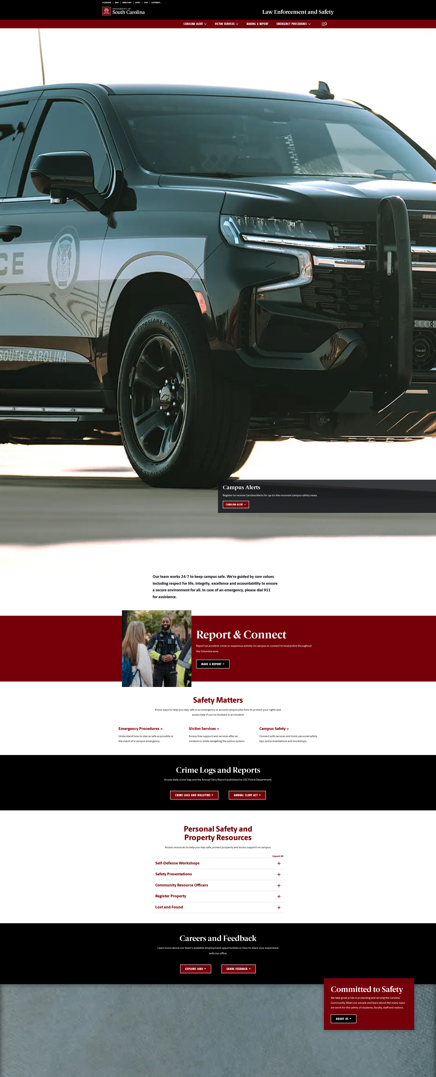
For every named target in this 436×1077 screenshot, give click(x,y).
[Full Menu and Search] (324, 24)
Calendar (106, 3)
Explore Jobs (194, 969)
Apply (137, 3)
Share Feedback (237, 969)
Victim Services (225, 24)
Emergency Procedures (292, 24)
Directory (126, 3)
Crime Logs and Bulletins (193, 795)
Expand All (277, 856)
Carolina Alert (193, 24)
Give (146, 3)
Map (117, 3)
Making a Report (257, 24)
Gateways (155, 3)
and (298, 12)
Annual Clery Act (246, 795)
